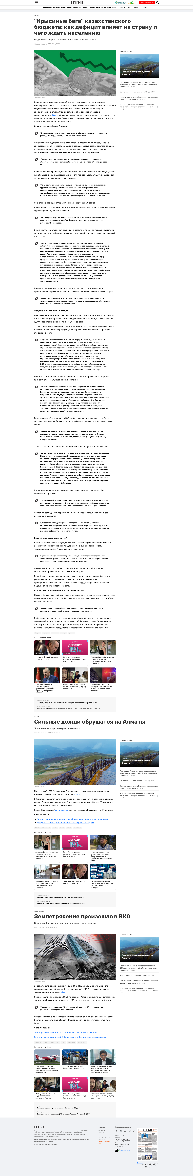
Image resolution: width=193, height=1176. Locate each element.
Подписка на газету (147, 3)
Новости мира (66, 7)
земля (63, 1042)
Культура (99, 7)
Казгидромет (46, 827)
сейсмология (82, 1042)
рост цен (63, 633)
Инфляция (55, 633)
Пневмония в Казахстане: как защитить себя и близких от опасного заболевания (68, 709)
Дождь (62, 827)
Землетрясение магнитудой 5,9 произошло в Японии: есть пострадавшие (70, 1037)
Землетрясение (54, 1042)
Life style (85, 7)
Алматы (37, 827)
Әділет (114, 7)
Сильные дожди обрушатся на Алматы (137, 72)
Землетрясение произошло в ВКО (133, 92)
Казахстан (46, 633)
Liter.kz (77, 794)
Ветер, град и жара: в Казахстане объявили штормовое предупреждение (72, 819)
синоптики (77, 827)
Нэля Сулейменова (40, 733)
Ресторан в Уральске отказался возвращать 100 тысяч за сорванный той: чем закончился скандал (138, 84)
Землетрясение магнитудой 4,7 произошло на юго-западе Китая (65, 1032)
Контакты (102, 1139)
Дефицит (71, 633)
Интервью (77, 7)
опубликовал (61, 810)
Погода (124, 69)
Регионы (107, 7)
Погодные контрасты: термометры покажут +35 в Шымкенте (60, 897)
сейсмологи (71, 1042)
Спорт (92, 7)
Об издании (102, 1130)
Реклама (101, 1132)
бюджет (37, 633)
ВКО (45, 1042)
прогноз (69, 827)
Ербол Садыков (39, 927)
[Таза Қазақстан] (133, 2)
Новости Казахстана (51, 7)
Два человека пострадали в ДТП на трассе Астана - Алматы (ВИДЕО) (63, 1114)
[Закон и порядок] (121, 2)
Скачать (140, 1163)
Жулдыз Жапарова (40, 44)
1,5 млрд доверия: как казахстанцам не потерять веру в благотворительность (67, 703)
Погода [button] (144, 7)
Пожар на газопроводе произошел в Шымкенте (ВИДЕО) (58, 1108)
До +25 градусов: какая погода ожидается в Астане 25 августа (61, 903)
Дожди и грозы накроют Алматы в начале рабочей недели (65, 822)
